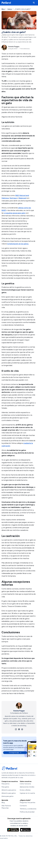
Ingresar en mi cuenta (27, 793)
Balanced (22, 198)
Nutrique (13, 198)
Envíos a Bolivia (25, 790)
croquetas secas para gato (14, 213)
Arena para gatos (7, 796)
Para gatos (5, 787)
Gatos (9, 9)
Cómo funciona (25, 784)
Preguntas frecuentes (27, 802)
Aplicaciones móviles (27, 787)
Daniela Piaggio (19, 711)
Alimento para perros (9, 790)
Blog (3, 9)
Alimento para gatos (9, 793)
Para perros (5, 784)
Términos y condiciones (28, 809)
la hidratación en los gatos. (18, 244)
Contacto (23, 806)
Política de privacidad (27, 812)
